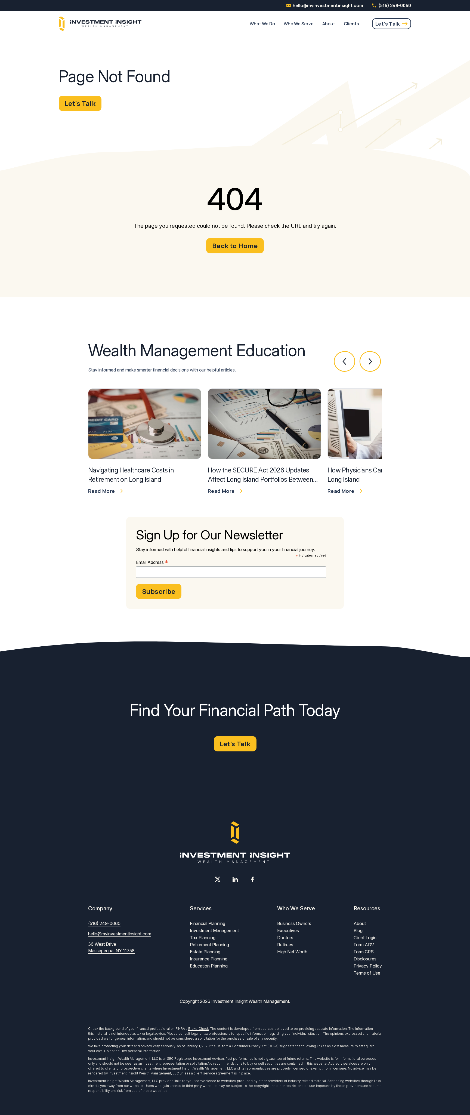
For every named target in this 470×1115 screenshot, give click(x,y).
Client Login (365, 937)
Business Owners (294, 923)
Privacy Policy (368, 966)
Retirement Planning (209, 944)
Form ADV (364, 944)
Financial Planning (207, 923)
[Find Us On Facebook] (252, 879)
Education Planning (209, 966)
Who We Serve (299, 24)
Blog (358, 930)
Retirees (285, 944)
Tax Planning (202, 937)
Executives (288, 930)
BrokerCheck (198, 1029)
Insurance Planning (208, 959)
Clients (351, 24)
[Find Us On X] (217, 879)
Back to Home (235, 245)
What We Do (262, 24)
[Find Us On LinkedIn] (235, 879)
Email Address (152, 562)
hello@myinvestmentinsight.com (119, 933)
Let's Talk (387, 23)
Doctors (285, 937)
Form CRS (364, 951)
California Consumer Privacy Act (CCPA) (248, 1046)
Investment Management (214, 930)
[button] (345, 361)
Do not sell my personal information (132, 1051)
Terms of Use (367, 973)
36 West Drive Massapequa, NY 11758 (111, 947)
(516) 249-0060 (394, 5)
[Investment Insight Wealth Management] (100, 23)
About (328, 24)
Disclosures (365, 959)
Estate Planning (205, 951)
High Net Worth (292, 951)
